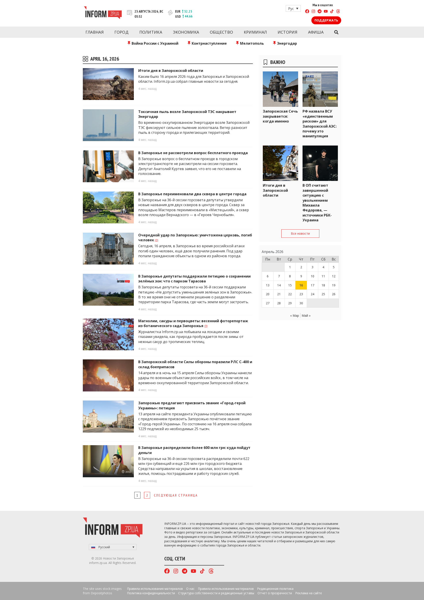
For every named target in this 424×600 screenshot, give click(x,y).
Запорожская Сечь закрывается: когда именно (280, 116)
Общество (221, 32)
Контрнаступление (209, 43)
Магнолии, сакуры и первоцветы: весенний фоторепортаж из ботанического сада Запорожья (193, 323)
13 (267, 285)
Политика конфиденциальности (151, 593)
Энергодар (286, 43)
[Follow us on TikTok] (332, 11)
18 (323, 285)
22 (290, 294)
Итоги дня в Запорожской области (170, 70)
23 (301, 294)
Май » (306, 315)
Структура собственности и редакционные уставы (216, 593)
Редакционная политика (275, 589)
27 (267, 303)
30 (301, 303)
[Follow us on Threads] (338, 11)
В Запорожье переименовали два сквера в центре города (192, 194)
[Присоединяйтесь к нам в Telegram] (320, 11)
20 (267, 294)
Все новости (300, 233)
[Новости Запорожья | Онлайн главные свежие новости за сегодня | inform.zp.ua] (103, 13)
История (287, 32)
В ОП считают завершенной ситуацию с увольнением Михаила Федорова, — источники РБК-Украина (317, 202)
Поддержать (326, 20)
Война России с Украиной (154, 43)
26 (333, 294)
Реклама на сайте (308, 593)
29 (290, 303)
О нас (190, 589)
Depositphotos (101, 593)
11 (323, 276)
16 (301, 285)
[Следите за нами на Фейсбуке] (307, 11)
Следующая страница (176, 495)
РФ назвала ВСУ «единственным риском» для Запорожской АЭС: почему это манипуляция (320, 123)
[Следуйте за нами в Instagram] (313, 11)
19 (333, 285)
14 (279, 285)
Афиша (316, 32)
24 (312, 294)
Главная (94, 32)
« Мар (294, 315)
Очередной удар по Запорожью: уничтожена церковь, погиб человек (195, 237)
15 (290, 285)
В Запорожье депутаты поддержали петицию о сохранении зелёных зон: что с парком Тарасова (194, 279)
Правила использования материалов (155, 589)
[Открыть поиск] (336, 32)
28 (279, 303)
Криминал (255, 32)
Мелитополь (251, 43)
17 (312, 285)
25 (323, 294)
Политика (150, 32)
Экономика (186, 32)
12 (333, 276)
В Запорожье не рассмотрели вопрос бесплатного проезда (193, 152)
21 (279, 294)
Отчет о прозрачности (274, 593)
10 (312, 276)
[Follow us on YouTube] (326, 11)
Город (121, 32)
